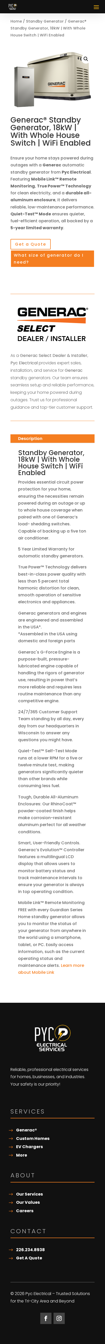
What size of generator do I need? (49, 258)
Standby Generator (45, 21)
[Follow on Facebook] (45, 1318)
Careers (24, 1211)
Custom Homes (32, 1138)
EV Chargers (29, 1147)
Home (16, 21)
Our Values (28, 1202)
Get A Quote (29, 1258)
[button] (85, 59)
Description (30, 439)
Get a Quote (30, 244)
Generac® (26, 1130)
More (21, 1155)
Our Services (29, 1194)
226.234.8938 (30, 1250)
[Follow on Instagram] (59, 1318)
